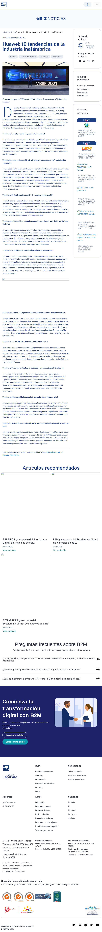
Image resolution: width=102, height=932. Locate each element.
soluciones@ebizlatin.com (14, 854)
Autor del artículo (90, 46)
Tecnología (44, 57)
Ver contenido (9, 550)
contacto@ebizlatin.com (84, 855)
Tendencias (57, 57)
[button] (87, 4)
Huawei (13, 57)
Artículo (12, 32)
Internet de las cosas (28, 57)
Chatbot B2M (8, 857)
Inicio (4, 32)
